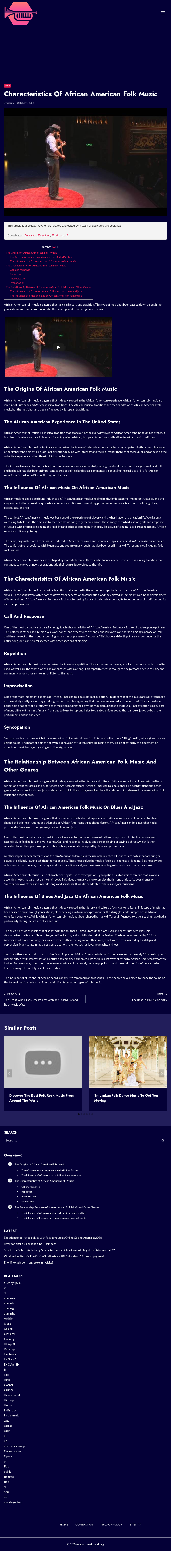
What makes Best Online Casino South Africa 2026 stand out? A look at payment (54, 1256)
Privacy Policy (111, 1524)
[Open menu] (163, 13)
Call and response (20, 269)
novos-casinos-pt (15, 1446)
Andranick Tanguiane (37, 235)
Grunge (9, 1390)
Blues (7, 1323)
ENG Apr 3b (11, 1364)
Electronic (10, 1354)
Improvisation (18, 278)
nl (5, 1436)
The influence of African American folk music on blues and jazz (46, 291)
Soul (6, 1492)
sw (6, 1497)
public (7, 1471)
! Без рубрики (12, 1283)
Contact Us (84, 1524)
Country (9, 1339)
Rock (7, 1481)
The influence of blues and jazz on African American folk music (46, 295)
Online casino (12, 1451)
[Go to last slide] (9, 1073)
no (5, 1441)
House (8, 1405)
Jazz (6, 1420)
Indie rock (10, 1410)
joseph (10, 103)
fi (5, 1369)
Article (8, 1318)
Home (64, 1524)
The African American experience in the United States (41, 256)
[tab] (79, 1114)
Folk (7, 85)
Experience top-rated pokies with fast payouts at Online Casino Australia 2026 (53, 1237)
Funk (7, 1379)
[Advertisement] (85, 51)
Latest (8, 1425)
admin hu (9, 1313)
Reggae (9, 1476)
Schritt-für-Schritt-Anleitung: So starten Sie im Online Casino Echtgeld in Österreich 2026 (59, 1250)
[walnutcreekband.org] (20, 13)
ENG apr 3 (10, 1359)
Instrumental (12, 1415)
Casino (8, 1328)
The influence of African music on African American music (43, 261)
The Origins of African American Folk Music (31, 252)
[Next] (161, 1073)
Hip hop (9, 1400)
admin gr (9, 1308)
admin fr (9, 1303)
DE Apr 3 (9, 1344)
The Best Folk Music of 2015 (149, 997)
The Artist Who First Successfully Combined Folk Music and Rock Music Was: (41, 999)
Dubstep (9, 1349)
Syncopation (17, 282)
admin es (9, 1298)
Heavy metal (12, 1395)
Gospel (8, 1385)
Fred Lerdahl (60, 235)
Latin (7, 1430)
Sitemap (135, 1524)
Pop (6, 1466)
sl (5, 1487)
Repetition (16, 274)
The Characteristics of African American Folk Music (36, 265)
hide (54, 247)
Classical (9, 1334)
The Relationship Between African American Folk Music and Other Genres (48, 287)
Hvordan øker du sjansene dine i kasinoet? (30, 1244)
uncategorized (13, 1502)
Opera (8, 1456)
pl (5, 1461)
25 (5, 1288)
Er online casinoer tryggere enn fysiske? (28, 1262)
